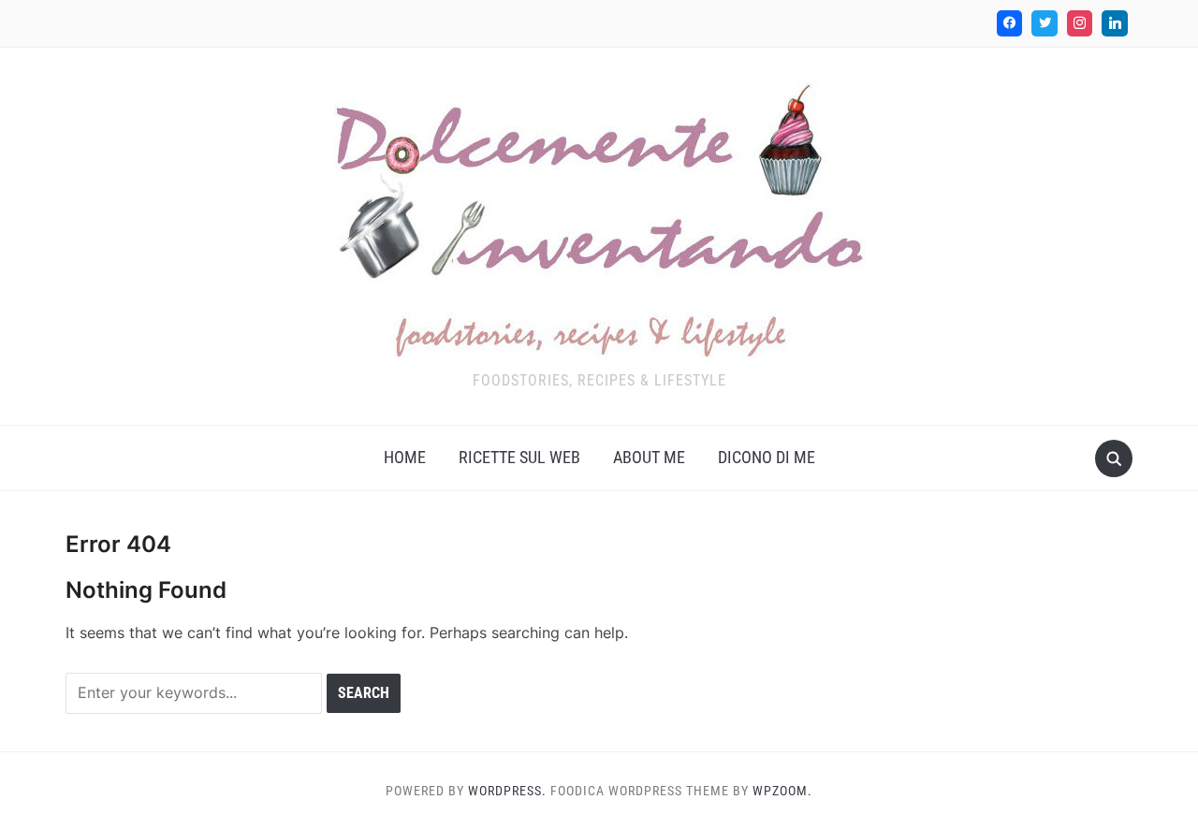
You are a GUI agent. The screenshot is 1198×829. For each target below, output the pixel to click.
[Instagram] (1080, 23)
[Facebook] (1010, 23)
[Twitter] (1044, 23)
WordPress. (507, 790)
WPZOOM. (782, 790)
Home (405, 457)
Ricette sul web (519, 457)
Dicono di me (766, 457)
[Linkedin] (1114, 23)
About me (649, 457)
